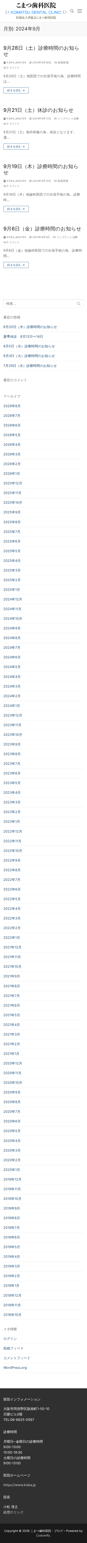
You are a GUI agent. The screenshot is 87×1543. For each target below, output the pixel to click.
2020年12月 (12, 1063)
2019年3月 (11, 1266)
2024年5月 (12, 667)
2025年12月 (12, 483)
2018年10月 (12, 1315)
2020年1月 (11, 1170)
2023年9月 (12, 744)
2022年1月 (11, 937)
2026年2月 (12, 464)
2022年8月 (12, 870)
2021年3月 (11, 1034)
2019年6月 (11, 1237)
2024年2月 (12, 696)
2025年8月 (12, 522)
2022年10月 (12, 851)
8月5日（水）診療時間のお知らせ (29, 346)
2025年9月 (12, 512)
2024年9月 (12, 628)
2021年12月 (12, 947)
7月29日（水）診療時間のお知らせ (30, 366)
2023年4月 (12, 792)
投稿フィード (13, 1348)
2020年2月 (12, 1160)
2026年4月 (12, 444)
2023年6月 (12, 773)
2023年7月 (11, 763)
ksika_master (16, 62)
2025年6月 (12, 541)
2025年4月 (12, 560)
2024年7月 (11, 647)
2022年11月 (12, 841)
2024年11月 (12, 609)
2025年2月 (12, 580)
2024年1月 (11, 706)
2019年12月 (12, 1179)
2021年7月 (11, 996)
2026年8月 (12, 406)
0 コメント (13, 67)
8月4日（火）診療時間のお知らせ (29, 356)
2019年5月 (11, 1247)
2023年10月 (12, 734)
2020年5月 (12, 1131)
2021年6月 (11, 1005)
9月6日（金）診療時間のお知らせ (42, 229)
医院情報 (63, 62)
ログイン (10, 1338)
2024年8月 (12, 638)
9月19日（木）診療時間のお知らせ (41, 169)
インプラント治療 (68, 118)
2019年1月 (11, 1285)
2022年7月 (11, 879)
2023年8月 (12, 754)
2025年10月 (12, 502)
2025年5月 (12, 551)
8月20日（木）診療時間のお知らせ (30, 327)
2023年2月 (12, 812)
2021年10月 (12, 966)
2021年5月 (11, 1015)
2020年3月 (12, 1150)
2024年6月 (12, 657)
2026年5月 (12, 435)
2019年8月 (11, 1218)
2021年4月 (11, 1025)
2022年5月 (12, 899)
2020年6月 (12, 1121)
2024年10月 (12, 618)
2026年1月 (11, 473)
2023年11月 (12, 725)
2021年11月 (12, 957)
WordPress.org (15, 1367)
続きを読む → (16, 90)
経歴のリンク (13, 1512)
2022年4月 (12, 908)
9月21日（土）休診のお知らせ (38, 110)
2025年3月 (12, 570)
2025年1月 (11, 589)
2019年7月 (11, 1227)
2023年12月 (12, 715)
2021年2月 (11, 1044)
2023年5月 (12, 783)
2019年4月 (11, 1256)
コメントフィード (16, 1358)
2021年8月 (11, 986)
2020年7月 (11, 1111)
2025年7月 (11, 532)
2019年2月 (11, 1276)
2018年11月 (12, 1305)
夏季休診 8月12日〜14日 (23, 336)
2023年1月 (11, 821)
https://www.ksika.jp (19, 1485)
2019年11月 (12, 1189)
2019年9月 (11, 1208)
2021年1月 (11, 1053)
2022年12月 (12, 831)
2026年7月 (11, 415)
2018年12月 (12, 1295)
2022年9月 (12, 860)
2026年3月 (12, 454)
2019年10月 (12, 1198)
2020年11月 (12, 1073)
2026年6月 (12, 425)
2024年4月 (12, 677)
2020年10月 (12, 1082)
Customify (43, 1535)
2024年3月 (12, 686)
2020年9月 (12, 1092)
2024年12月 (12, 599)
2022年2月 (12, 928)
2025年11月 (12, 493)
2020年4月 (12, 1141)
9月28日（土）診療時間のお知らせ (41, 51)
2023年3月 (12, 802)
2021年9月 (11, 976)
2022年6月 (12, 889)
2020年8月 (12, 1102)
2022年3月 (12, 918)
